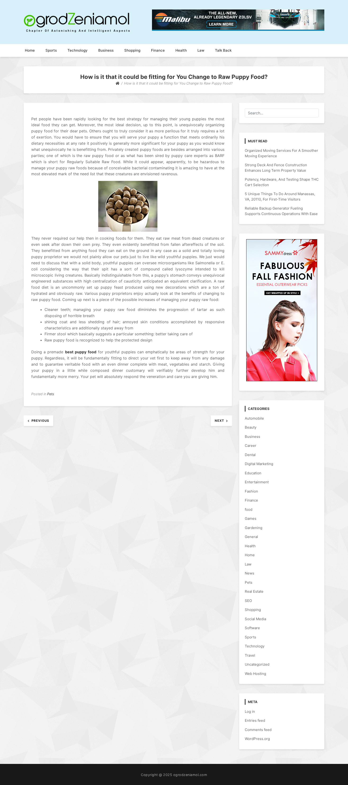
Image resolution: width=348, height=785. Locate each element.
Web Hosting (255, 673)
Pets (50, 394)
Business (106, 50)
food (248, 509)
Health (181, 50)
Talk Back (223, 50)
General (251, 536)
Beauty (250, 427)
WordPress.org (257, 738)
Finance (158, 50)
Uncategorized (257, 664)
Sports (51, 50)
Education (253, 473)
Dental (250, 455)
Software (252, 628)
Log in (250, 711)
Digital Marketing (259, 464)
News (249, 573)
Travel (250, 655)
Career (250, 445)
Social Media (255, 619)
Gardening (253, 527)
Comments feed (258, 729)
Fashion (251, 491)
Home (30, 50)
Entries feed (255, 720)
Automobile (254, 418)
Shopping (132, 50)
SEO (248, 600)
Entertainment (257, 482)
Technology (77, 50)
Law (200, 50)
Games (250, 518)
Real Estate (254, 591)
